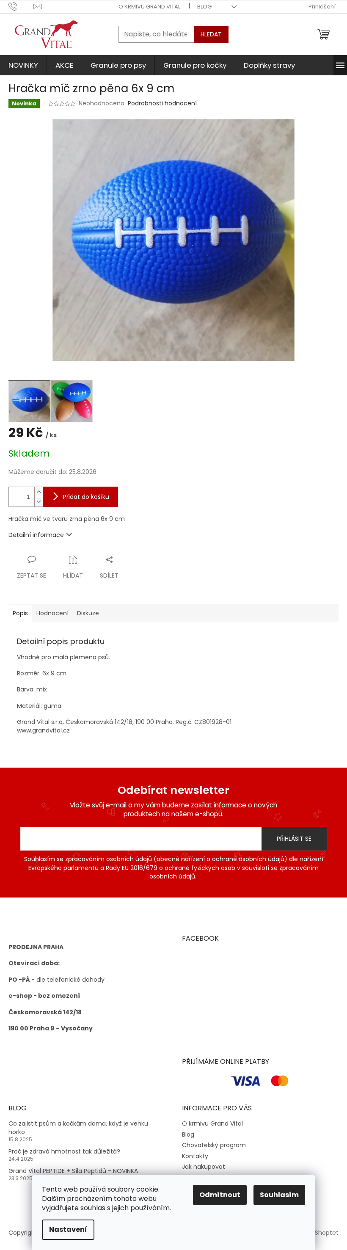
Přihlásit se (294, 838)
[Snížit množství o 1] (38, 502)
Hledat (211, 34)
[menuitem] (23, 65)
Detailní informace (36, 535)
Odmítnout (219, 1195)
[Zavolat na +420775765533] (20, 6)
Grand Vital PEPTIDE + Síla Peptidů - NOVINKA (73, 1171)
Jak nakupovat (203, 1166)
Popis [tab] (20, 613)
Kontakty (195, 1156)
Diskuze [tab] (88, 613)
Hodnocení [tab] (52, 613)
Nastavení (68, 1229)
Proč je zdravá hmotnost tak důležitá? (64, 1152)
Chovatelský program (214, 1145)
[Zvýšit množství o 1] (38, 492)
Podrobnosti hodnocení (162, 103)
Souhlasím (279, 1195)
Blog (204, 7)
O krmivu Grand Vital (149, 7)
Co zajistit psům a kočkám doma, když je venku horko (78, 1128)
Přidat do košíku (86, 497)
